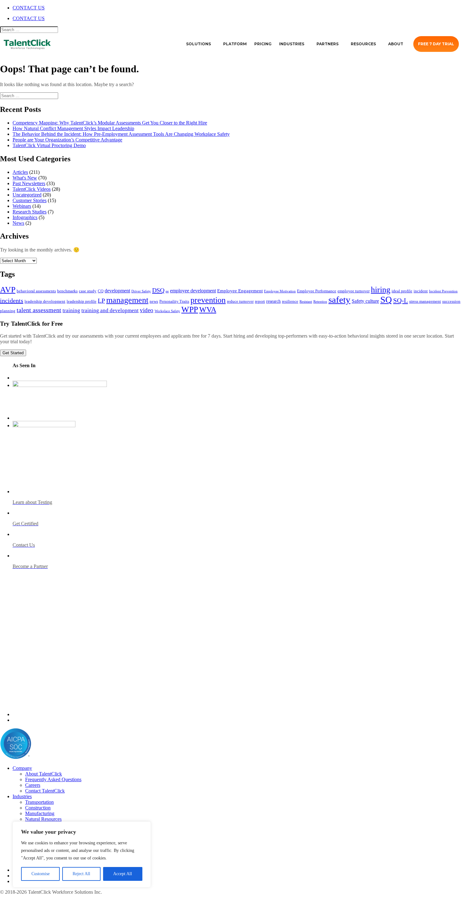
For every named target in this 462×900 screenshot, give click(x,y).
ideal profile (402, 291)
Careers (32, 785)
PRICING (263, 43)
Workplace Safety (167, 311)
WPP (189, 309)
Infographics (25, 217)
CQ (100, 291)
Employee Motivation (280, 291)
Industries (22, 796)
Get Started (13, 353)
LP (101, 300)
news (154, 301)
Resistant (306, 301)
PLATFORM (235, 43)
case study (87, 291)
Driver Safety (141, 291)
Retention (320, 301)
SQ (386, 300)
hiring (380, 289)
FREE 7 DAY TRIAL (436, 43)
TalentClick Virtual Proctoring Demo (49, 145)
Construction (38, 807)
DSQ (158, 290)
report (260, 301)
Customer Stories (30, 200)
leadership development (45, 301)
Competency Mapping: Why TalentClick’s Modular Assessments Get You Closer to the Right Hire (110, 122)
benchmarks (67, 291)
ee (167, 291)
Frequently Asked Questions (53, 779)
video (146, 310)
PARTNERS (327, 43)
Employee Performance (316, 291)
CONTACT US (29, 7)
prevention (208, 300)
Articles (20, 172)
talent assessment (39, 310)
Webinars (22, 206)
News (18, 223)
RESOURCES (363, 43)
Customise (40, 873)
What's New (25, 177)
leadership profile (81, 301)
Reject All (81, 873)
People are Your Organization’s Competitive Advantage (67, 139)
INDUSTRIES (291, 43)
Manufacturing (39, 813)
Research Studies (30, 211)
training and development (110, 310)
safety (339, 300)
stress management (425, 301)
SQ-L (400, 300)
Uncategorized (27, 194)
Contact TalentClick (45, 790)
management (127, 300)
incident (421, 291)
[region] (82, 854)
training (71, 310)
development (117, 291)
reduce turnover (240, 301)
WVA (207, 309)
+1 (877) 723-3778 (35, 714)
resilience (290, 301)
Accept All (122, 873)
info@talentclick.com (38, 720)
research (273, 301)
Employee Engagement (240, 290)
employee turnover (354, 291)
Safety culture (365, 301)
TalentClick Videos (32, 189)
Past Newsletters (29, 183)
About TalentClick (43, 773)
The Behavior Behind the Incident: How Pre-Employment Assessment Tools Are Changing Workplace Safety (121, 134)
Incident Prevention (443, 291)
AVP (7, 289)
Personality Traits (174, 301)
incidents (11, 300)
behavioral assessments (36, 291)
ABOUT (395, 43)
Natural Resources (43, 819)
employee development (193, 291)
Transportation (39, 802)
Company (22, 768)
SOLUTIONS (198, 43)
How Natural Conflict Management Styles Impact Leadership (73, 128)
